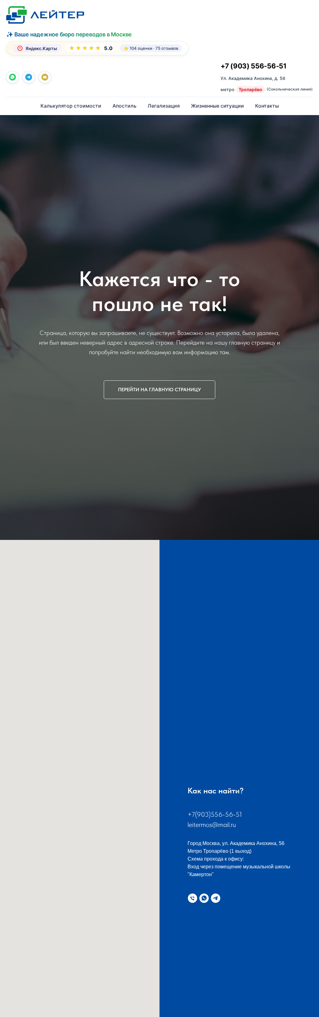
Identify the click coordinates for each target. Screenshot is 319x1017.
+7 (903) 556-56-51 (254, 66)
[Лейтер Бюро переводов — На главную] (45, 15)
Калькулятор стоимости (70, 106)
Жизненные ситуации (217, 106)
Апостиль (124, 106)
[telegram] (28, 77)
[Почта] (45, 77)
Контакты (267, 106)
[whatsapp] (12, 77)
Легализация (164, 106)
